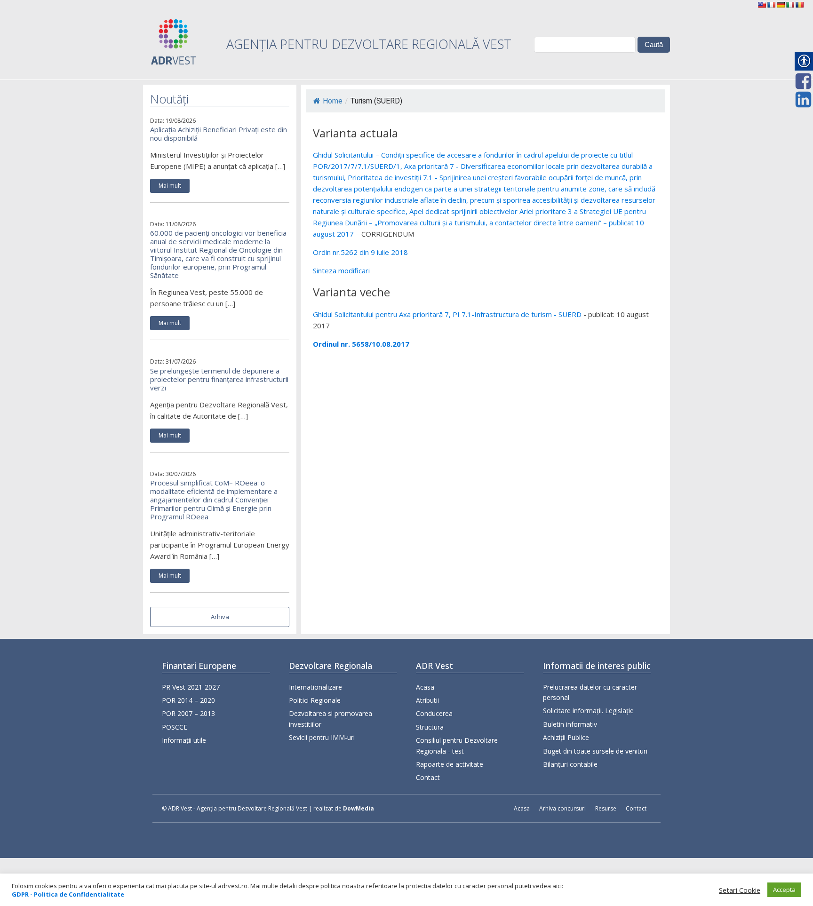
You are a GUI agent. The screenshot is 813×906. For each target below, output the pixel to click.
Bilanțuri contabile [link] (570, 764)
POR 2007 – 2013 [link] (188, 713)
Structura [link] (430, 727)
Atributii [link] (427, 700)
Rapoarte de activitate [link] (449, 764)
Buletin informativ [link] (570, 724)
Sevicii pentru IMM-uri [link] (322, 737)
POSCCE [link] (174, 727)
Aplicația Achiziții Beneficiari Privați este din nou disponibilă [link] (218, 133)
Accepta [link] (784, 889)
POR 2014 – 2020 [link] (188, 700)
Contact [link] (428, 777)
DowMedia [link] (358, 808)
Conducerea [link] (434, 713)
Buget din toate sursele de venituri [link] (595, 751)
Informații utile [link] (184, 740)
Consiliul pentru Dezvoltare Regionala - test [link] (457, 745)
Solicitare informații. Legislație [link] (588, 710)
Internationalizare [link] (315, 687)
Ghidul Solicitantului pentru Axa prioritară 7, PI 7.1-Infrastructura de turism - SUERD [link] (447, 314)
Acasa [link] (425, 687)
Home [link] (333, 100)
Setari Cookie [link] (739, 890)
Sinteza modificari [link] (341, 270)
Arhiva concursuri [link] (562, 808)
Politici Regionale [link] (315, 700)
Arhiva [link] (220, 616)
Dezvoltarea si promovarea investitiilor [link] (330, 718)
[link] (761, 4)
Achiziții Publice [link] (566, 737)
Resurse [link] (605, 808)
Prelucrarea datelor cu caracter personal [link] (590, 692)
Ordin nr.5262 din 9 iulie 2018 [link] (360, 252)
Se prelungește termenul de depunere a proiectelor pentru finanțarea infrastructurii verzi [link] (219, 379)
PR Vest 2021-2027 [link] (191, 687)
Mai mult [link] (170, 186)
